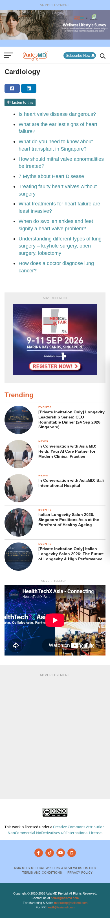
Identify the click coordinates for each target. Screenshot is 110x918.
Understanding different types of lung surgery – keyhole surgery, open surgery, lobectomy (60, 246)
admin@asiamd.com (65, 898)
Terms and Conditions (42, 872)
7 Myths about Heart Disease (52, 176)
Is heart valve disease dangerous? (58, 114)
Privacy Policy (80, 872)
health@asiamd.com (60, 907)
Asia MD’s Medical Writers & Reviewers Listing (55, 868)
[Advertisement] (55, 735)
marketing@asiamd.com (70, 902)
